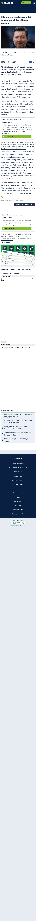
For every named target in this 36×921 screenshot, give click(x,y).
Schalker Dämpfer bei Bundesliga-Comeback (16, 440)
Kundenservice (18, 463)
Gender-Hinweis (18, 493)
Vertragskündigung (18, 510)
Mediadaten (18, 501)
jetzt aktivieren (9, 136)
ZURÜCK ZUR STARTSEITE (24, 205)
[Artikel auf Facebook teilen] (30, 61)
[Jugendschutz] (18, 523)
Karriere (18, 505)
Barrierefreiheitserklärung (18, 467)
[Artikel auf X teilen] (34, 61)
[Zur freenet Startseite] (7, 2)
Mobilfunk (26, 3)
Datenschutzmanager (18, 480)
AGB (18, 488)
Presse (18, 497)
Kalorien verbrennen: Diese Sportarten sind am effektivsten (18, 421)
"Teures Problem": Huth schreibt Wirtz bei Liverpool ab (18, 434)
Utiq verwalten (18, 484)
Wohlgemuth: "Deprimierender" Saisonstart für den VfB (16, 427)
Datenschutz (18, 476)
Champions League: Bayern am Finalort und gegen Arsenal (18, 415)
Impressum (18, 472)
